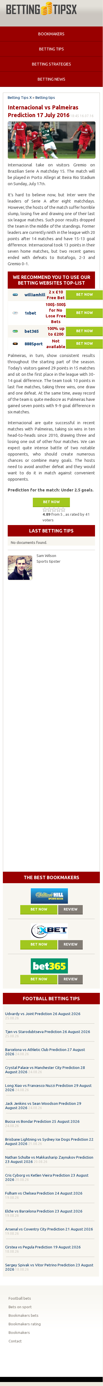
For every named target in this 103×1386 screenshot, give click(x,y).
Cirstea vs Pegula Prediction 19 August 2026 (43, 1247)
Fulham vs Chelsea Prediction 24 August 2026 (43, 1193)
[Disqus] (51, 654)
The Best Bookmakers (51, 877)
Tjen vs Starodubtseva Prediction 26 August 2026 (47, 1032)
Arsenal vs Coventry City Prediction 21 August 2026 (49, 1229)
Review (70, 909)
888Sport (34, 343)
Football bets (20, 1298)
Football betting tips (51, 998)
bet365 (32, 331)
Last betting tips (51, 530)
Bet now (84, 294)
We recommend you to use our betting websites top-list (51, 280)
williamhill (35, 294)
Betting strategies (51, 64)
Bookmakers (51, 34)
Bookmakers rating (25, 1324)
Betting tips (51, 49)
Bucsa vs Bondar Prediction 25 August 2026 (42, 1121)
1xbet (30, 313)
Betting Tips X (20, 97)
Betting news (51, 79)
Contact (15, 1341)
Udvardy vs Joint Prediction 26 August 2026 (42, 1014)
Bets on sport (20, 1307)
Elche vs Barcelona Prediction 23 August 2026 (43, 1211)
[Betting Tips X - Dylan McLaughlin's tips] (41, 9)
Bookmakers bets (24, 1315)
